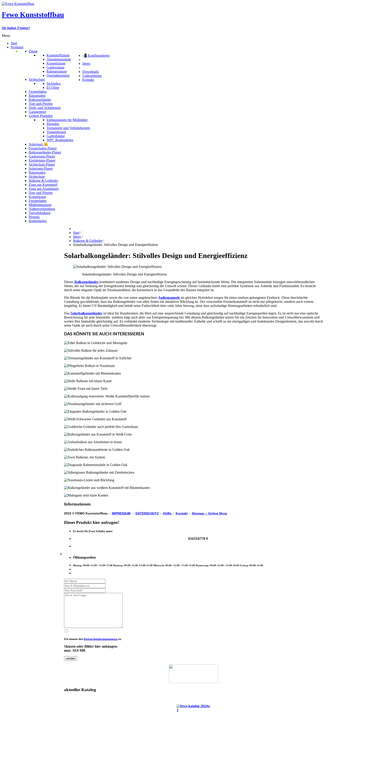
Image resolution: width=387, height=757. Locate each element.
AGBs (167, 513)
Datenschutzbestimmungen (100, 639)
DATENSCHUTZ (147, 513)
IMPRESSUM (121, 513)
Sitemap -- (200, 513)
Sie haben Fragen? (16, 28)
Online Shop (217, 513)
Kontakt (182, 513)
